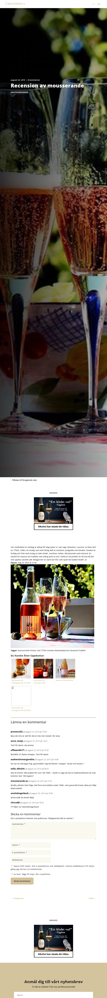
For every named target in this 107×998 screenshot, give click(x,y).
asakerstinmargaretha (22, 759)
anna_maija (17, 741)
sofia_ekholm (18, 768)
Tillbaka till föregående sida (24, 480)
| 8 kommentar (33, 80)
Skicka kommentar (22, 881)
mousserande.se (19, 781)
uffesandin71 (17, 750)
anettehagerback (20, 793)
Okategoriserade (19, 92)
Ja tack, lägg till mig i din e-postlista (31, 874)
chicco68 (15, 802)
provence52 (17, 731)
